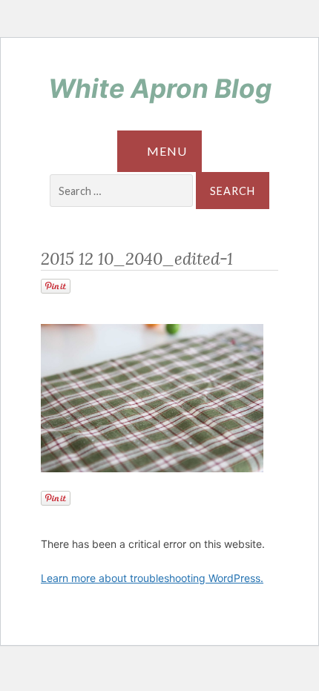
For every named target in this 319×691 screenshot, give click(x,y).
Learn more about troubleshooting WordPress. (152, 578)
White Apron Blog (160, 88)
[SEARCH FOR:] (123, 191)
